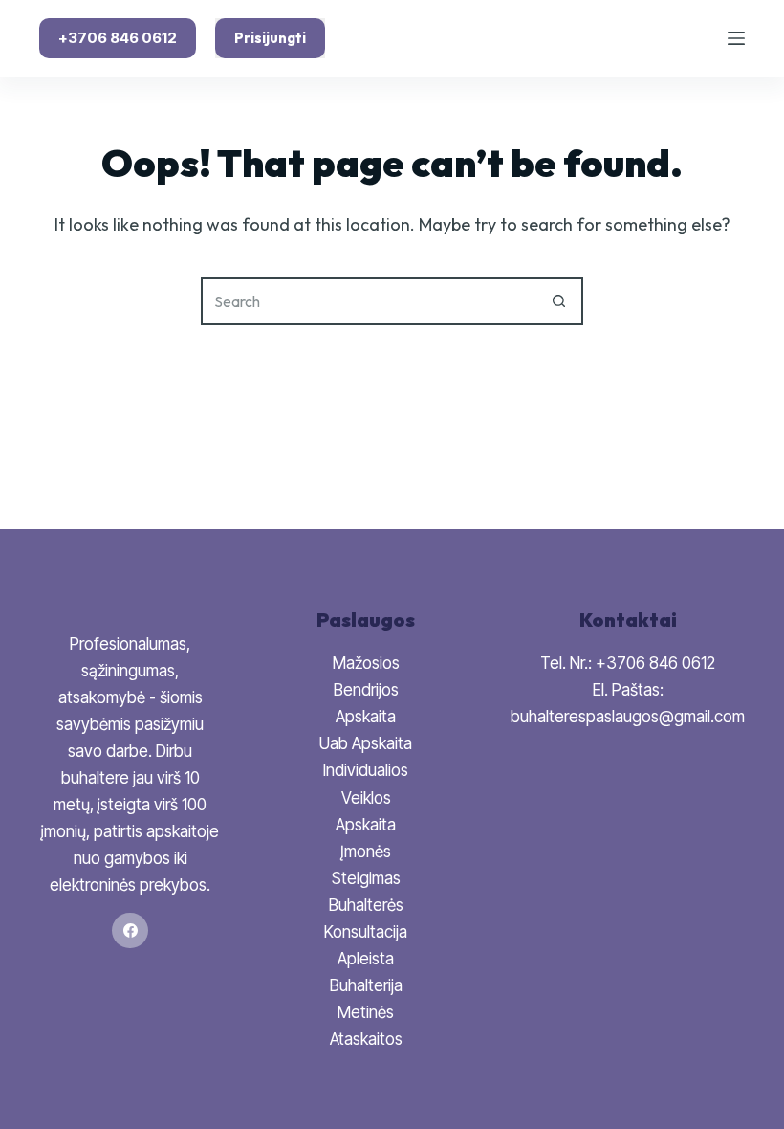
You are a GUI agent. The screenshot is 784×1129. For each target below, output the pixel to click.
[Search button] (559, 301)
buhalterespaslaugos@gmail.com (628, 716)
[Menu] (736, 38)
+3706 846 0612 (117, 38)
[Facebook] (130, 931)
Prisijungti (270, 38)
